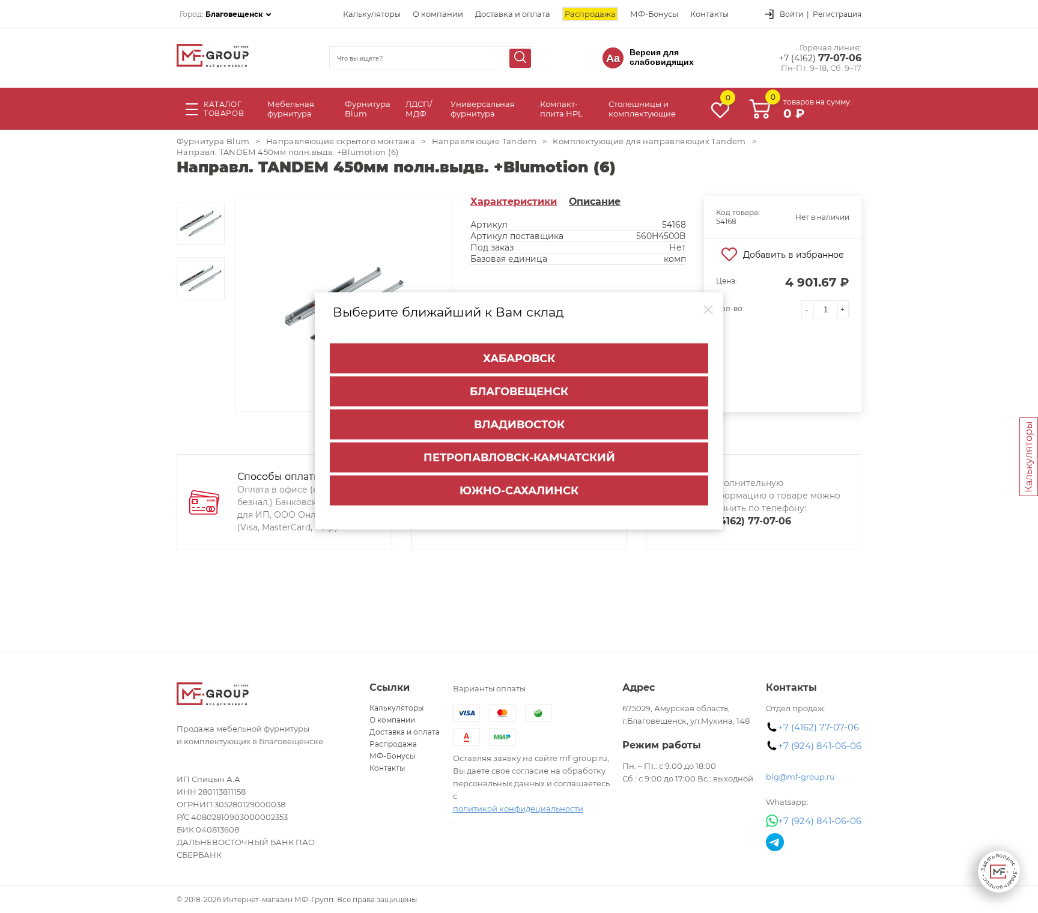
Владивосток (519, 424)
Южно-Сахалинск (519, 490)
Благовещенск (519, 391)
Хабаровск (519, 358)
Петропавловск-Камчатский (519, 457)
